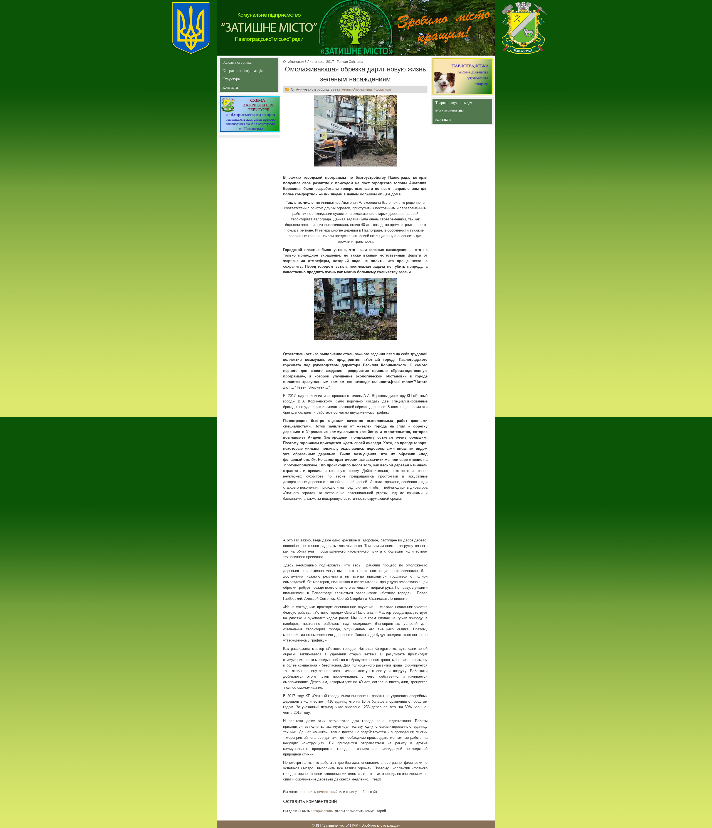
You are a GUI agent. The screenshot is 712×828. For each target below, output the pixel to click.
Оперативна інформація (242, 72)
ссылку (351, 791)
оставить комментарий (319, 791)
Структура (240, 80)
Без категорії (340, 89)
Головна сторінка (236, 63)
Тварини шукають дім (454, 104)
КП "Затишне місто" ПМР (337, 825)
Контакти (242, 88)
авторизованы (322, 810)
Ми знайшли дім (461, 111)
